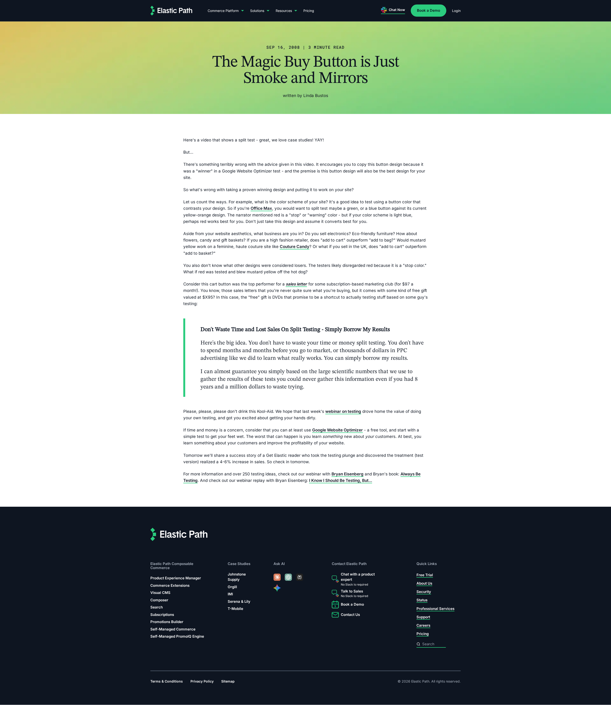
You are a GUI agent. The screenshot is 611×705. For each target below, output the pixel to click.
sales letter (296, 284)
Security (423, 591)
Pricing (308, 11)
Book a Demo (428, 10)
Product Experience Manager (175, 578)
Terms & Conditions (166, 681)
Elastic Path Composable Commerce (171, 566)
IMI (230, 594)
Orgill (232, 587)
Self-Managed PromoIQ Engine (177, 636)
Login (456, 11)
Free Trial (424, 575)
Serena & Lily (239, 601)
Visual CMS (160, 592)
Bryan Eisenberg (347, 474)
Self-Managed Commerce (172, 629)
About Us (424, 583)
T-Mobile (235, 609)
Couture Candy (294, 246)
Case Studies (239, 564)
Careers (423, 625)
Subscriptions (162, 614)
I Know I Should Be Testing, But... (340, 480)
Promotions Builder (166, 621)
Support (423, 617)
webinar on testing (343, 411)
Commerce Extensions (170, 585)
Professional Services (435, 608)
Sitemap (228, 681)
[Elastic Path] (171, 11)
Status (421, 600)
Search (156, 607)
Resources (284, 11)
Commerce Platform (223, 11)
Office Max (261, 208)
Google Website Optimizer (337, 430)
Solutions (257, 11)
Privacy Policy (202, 681)
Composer (159, 600)
